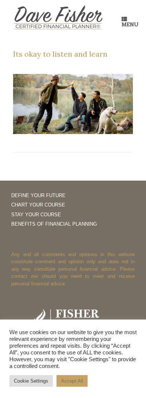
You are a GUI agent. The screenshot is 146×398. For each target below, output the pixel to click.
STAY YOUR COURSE (36, 214)
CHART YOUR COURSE (38, 205)
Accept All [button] (72, 381)
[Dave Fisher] (58, 18)
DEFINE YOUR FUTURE (38, 195)
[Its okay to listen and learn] (73, 132)
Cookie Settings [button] (31, 381)
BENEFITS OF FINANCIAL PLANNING (54, 224)
